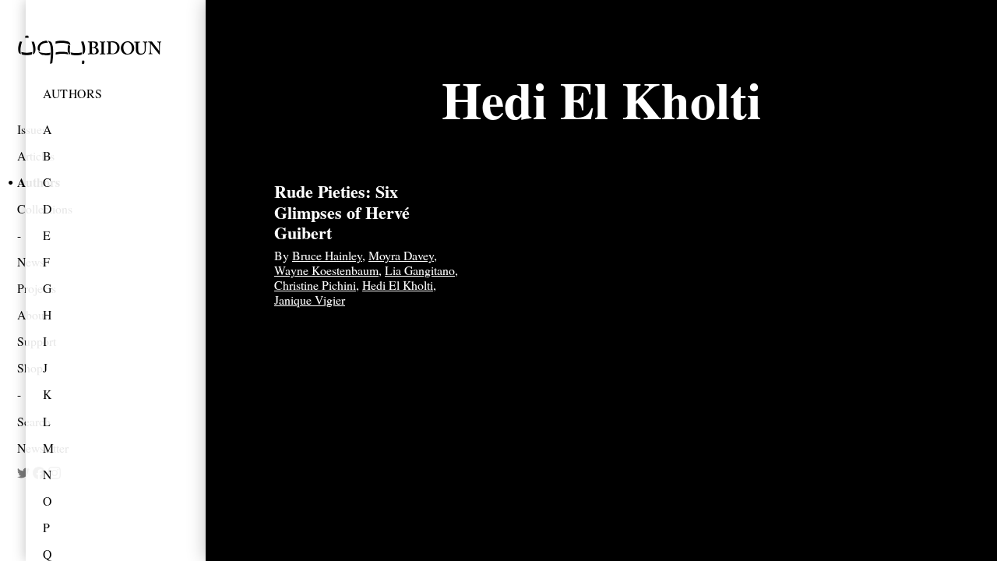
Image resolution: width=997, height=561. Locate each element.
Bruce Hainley (327, 255)
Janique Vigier (309, 299)
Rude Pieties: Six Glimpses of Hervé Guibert (342, 211)
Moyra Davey (401, 255)
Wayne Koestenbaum (326, 270)
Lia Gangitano (420, 270)
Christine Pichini (315, 285)
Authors (73, 93)
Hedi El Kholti (397, 285)
